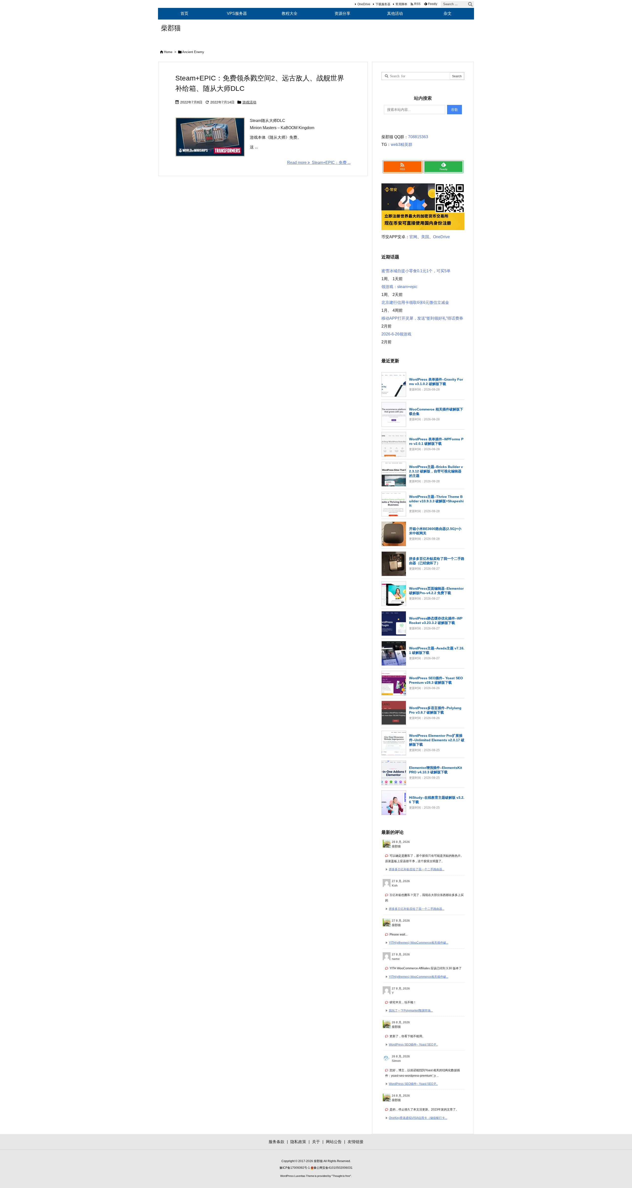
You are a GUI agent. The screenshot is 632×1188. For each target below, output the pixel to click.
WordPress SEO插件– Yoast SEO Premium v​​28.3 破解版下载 (436, 680)
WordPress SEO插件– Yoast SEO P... (413, 1044)
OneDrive (363, 4)
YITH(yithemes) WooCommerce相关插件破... (418, 942)
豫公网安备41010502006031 (333, 1167)
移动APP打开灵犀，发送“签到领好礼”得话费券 (422, 318)
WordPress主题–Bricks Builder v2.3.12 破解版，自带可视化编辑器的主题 (436, 471)
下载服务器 (382, 4)
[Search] (470, 4)
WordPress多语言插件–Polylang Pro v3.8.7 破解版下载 (435, 710)
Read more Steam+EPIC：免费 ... (319, 162)
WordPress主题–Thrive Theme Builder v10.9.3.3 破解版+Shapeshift (436, 501)
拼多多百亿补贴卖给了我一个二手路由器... (416, 869)
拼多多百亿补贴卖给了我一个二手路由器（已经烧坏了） (436, 561)
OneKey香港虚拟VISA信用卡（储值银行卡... (418, 1118)
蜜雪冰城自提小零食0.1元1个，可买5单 (416, 271)
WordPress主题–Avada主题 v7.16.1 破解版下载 (436, 650)
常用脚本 (401, 4)
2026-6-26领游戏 (396, 334)
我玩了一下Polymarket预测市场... (411, 1010)
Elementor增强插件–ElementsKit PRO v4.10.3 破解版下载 (435, 770)
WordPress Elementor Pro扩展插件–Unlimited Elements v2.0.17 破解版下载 (436, 740)
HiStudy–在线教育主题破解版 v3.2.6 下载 (436, 800)
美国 (425, 237)
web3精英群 (401, 144)
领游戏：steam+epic (399, 287)
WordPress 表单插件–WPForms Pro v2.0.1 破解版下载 (436, 441)
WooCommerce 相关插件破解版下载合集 (436, 411)
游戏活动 (249, 102)
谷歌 (454, 110)
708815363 (418, 137)
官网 (413, 237)
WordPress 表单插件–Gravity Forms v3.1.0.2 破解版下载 (436, 381)
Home (168, 52)
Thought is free (341, 1175)
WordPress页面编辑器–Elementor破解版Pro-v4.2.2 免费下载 (436, 590)
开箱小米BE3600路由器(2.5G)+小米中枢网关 (435, 531)
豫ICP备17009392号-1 (295, 1167)
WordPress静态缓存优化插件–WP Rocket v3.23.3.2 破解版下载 (435, 620)
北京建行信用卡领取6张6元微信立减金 (415, 302)
